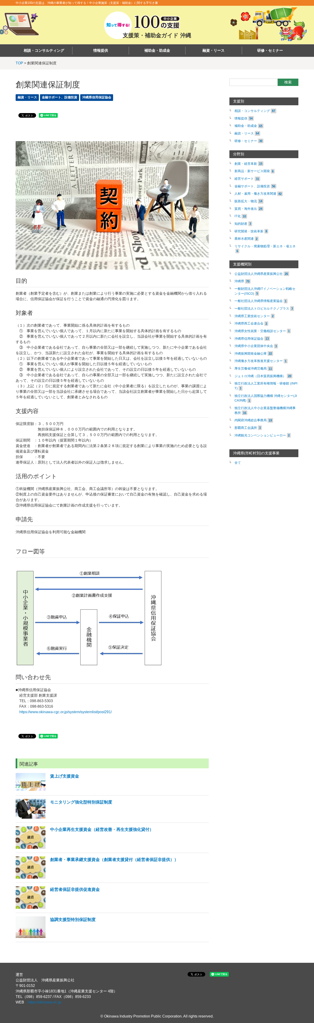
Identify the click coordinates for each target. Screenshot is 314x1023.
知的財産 (240, 223)
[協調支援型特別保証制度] (56, 937)
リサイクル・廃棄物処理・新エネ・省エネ (265, 246)
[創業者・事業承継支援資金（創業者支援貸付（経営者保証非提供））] (97, 877)
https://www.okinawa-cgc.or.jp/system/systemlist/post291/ (65, 712)
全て (237, 462)
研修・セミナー (270, 50)
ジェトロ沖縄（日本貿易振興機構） (260, 376)
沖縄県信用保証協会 (96, 97)
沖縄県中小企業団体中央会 (253, 346)
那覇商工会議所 (245, 428)
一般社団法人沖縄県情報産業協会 (258, 301)
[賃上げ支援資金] (47, 790)
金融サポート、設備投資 (59, 97)
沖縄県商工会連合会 (248, 323)
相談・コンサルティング (44, 50)
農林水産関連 (244, 238)
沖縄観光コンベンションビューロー (260, 435)
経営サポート (244, 178)
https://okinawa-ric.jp (44, 1002)
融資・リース (214, 50)
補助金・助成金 (157, 50)
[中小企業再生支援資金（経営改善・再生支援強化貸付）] (85, 847)
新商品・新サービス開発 (252, 171)
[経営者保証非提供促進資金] (58, 907)
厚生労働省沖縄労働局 (250, 368)
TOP (19, 63)
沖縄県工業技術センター (252, 316)
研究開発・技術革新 (248, 231)
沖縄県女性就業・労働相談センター (260, 331)
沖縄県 (239, 281)
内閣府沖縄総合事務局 (250, 420)
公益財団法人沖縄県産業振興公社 (258, 274)
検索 (288, 82)
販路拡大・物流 (245, 201)
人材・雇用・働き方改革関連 (255, 193)
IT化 (237, 216)
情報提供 (100, 50)
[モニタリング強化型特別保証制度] (64, 817)
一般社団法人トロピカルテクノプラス (261, 308)
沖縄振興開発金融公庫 (250, 353)
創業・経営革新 (245, 163)
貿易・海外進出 (245, 209)
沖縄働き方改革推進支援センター (258, 361)
